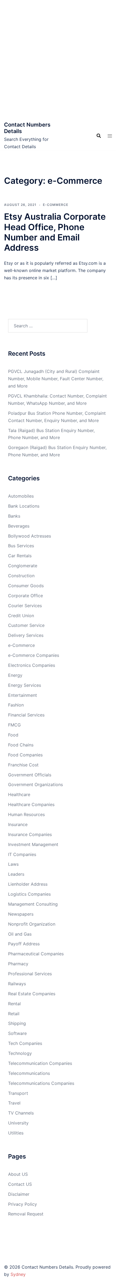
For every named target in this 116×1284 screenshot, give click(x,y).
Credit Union (21, 615)
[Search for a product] (99, 136)
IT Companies (22, 854)
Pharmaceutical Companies (36, 953)
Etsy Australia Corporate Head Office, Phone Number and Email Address (55, 232)
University (18, 1123)
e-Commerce (55, 205)
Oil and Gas (20, 934)
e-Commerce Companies (33, 655)
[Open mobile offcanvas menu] (110, 136)
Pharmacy (18, 963)
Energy (15, 675)
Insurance (18, 824)
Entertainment (22, 695)
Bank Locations (23, 506)
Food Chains (20, 745)
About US (18, 1174)
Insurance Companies (30, 834)
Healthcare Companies (31, 804)
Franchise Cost (23, 764)
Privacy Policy (22, 1204)
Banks (14, 516)
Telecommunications (29, 1073)
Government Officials (29, 774)
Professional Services (30, 973)
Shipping (17, 1023)
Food (13, 735)
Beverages (18, 526)
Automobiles (21, 496)
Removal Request (25, 1214)
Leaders (16, 874)
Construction (21, 575)
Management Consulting (33, 904)
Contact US (20, 1184)
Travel (14, 1103)
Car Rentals (20, 555)
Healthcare (19, 794)
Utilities (15, 1133)
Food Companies (25, 755)
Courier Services (25, 605)
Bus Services (21, 545)
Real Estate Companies (31, 993)
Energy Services (24, 685)
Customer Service (26, 625)
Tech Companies (25, 1043)
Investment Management (33, 844)
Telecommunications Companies (41, 1083)
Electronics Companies (31, 665)
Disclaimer (18, 1194)
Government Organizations (35, 784)
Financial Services (26, 715)
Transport (18, 1093)
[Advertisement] (58, 61)
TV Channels (21, 1113)
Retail (13, 1013)
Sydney (18, 1274)
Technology (20, 1053)
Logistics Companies (29, 894)
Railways (17, 983)
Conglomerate (22, 565)
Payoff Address (24, 943)
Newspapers (20, 914)
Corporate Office (25, 595)
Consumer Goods (26, 585)
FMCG (14, 725)
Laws (13, 864)
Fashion (16, 705)
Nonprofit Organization (31, 924)
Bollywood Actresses (29, 536)
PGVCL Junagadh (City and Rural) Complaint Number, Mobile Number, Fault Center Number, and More (55, 379)
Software (17, 1033)
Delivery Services (25, 635)
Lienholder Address (27, 884)
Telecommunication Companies (40, 1063)
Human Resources (26, 814)
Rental (14, 1003)
